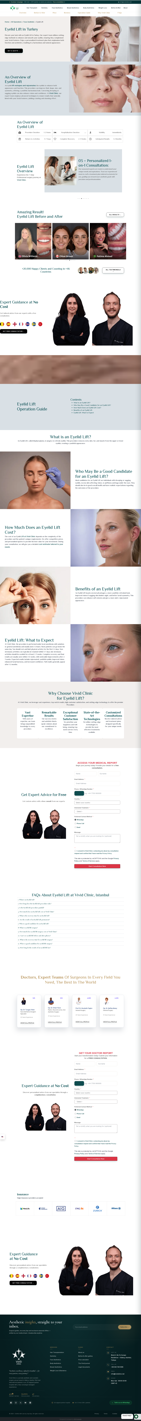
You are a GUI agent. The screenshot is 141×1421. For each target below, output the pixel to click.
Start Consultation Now (97, 866)
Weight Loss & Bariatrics (58, 1370)
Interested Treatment (81, 808)
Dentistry (44, 8)
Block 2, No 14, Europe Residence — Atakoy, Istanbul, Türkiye (121, 1357)
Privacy (97, 1413)
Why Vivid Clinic (104, 13)
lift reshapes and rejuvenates (24, 85)
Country (77, 799)
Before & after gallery (85, 1356)
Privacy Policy (107, 853)
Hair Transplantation (57, 1352)
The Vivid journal (84, 1363)
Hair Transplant (32, 8)
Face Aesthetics (57, 8)
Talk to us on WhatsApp (122, 1402)
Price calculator (83, 1359)
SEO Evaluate (77, 1419)
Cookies (114, 1413)
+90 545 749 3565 (117, 1367)
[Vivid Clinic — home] (14, 7)
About (125, 8)
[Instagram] (16, 1403)
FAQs (120, 13)
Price (54, 13)
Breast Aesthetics (73, 8)
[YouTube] (25, 1403)
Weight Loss (103, 8)
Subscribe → (124, 1327)
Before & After (116, 8)
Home (7, 22)
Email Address (79, 779)
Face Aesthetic (29, 22)
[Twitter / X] (21, 1403)
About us (81, 1352)
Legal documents (84, 1367)
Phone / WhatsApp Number (83, 789)
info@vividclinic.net (117, 1374)
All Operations (16, 22)
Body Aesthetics (88, 8)
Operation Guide (84, 13)
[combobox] (79, 793)
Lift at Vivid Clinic (28, 536)
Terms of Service (88, 861)
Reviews (67, 13)
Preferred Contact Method (83, 816)
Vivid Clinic (53, 93)
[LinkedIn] (30, 1403)
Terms (105, 1413)
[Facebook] (11, 1403)
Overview (22, 13)
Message (77, 832)
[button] (81, 198)
